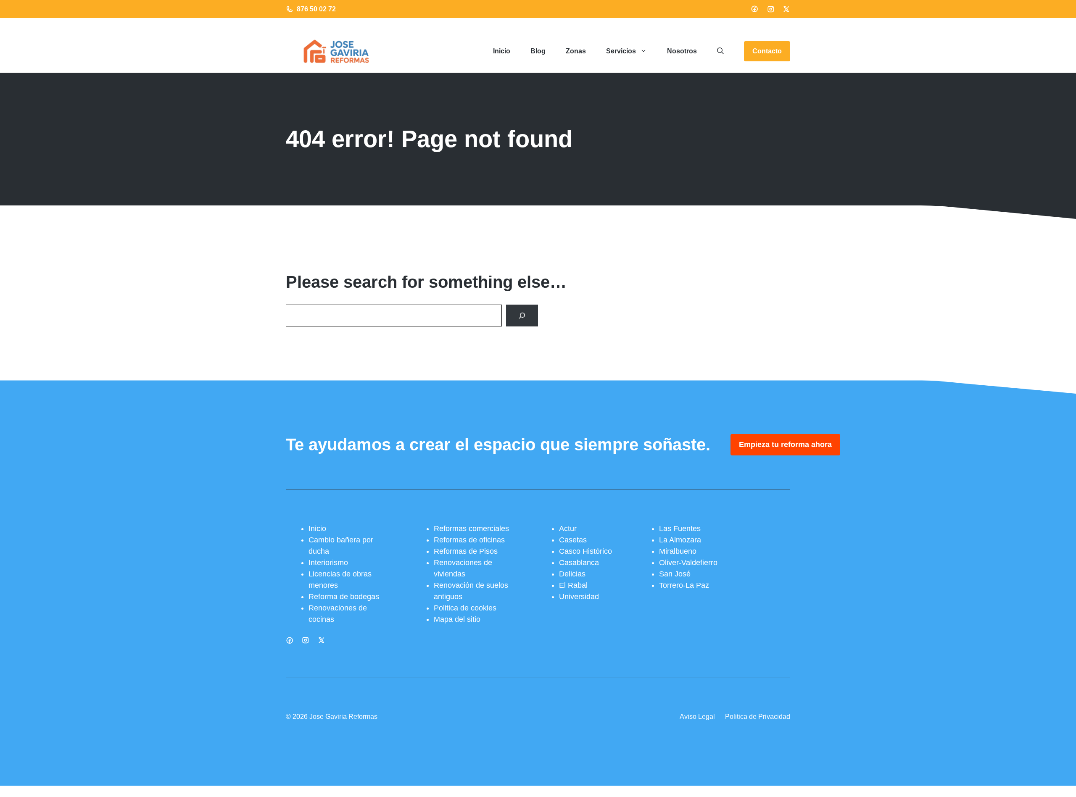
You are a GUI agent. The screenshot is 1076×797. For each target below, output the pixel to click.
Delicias (572, 574)
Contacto (767, 51)
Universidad (579, 596)
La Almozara (680, 540)
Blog (538, 51)
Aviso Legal (697, 716)
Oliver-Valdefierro (688, 562)
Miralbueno (677, 551)
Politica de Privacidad (757, 716)
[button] (720, 51)
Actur (568, 528)
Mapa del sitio (457, 619)
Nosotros (682, 51)
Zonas (576, 51)
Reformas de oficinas (469, 540)
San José (675, 574)
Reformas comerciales (471, 528)
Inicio (501, 51)
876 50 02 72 (316, 9)
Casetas (573, 540)
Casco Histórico (585, 551)
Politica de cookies (465, 608)
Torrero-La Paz (684, 585)
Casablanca (579, 562)
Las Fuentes (680, 528)
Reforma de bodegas (344, 596)
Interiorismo (328, 562)
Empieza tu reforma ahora (785, 444)
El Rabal (573, 585)
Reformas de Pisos (466, 551)
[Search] (522, 315)
